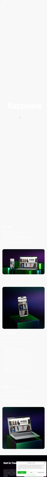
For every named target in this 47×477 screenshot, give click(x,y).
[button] (44, 462)
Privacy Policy (33, 474)
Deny (31, 472)
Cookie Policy (28, 474)
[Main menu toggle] (44, 2)
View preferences (41, 472)
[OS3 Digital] (4, 2)
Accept (22, 472)
